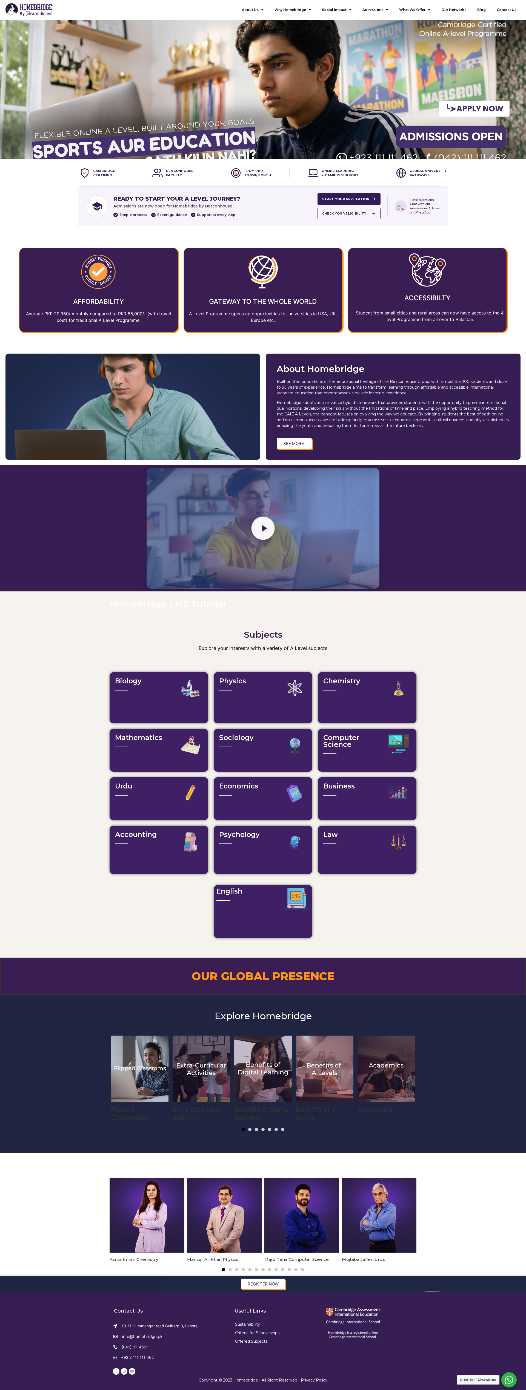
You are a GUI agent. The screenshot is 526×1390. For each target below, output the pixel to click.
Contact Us (506, 10)
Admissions (372, 10)
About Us (250, 10)
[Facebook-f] (116, 1371)
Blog (481, 10)
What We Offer (412, 10)
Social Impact (334, 10)
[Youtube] (132, 1371)
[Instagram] (124, 1371)
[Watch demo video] (115, 702)
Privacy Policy (314, 1380)
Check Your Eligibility (344, 213)
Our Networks (453, 10)
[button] (243, 1129)
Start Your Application (346, 199)
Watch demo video (142, 704)
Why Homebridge (290, 10)
